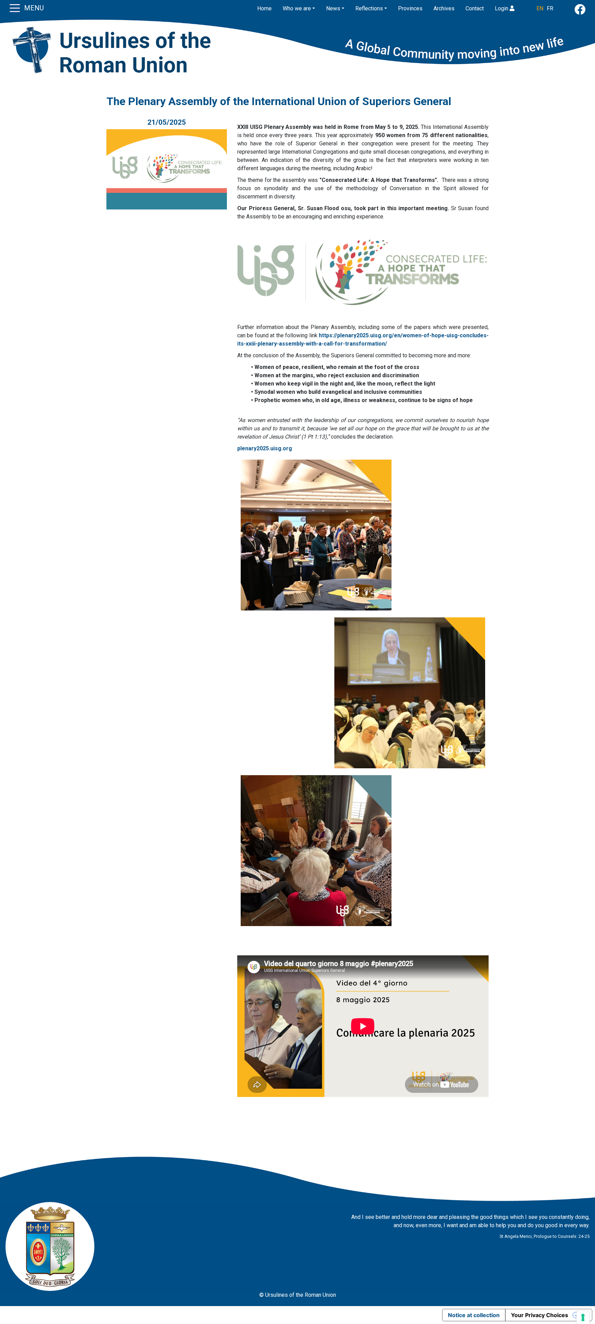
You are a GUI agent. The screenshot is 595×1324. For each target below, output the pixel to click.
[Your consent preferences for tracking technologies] (582, 1317)
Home (264, 8)
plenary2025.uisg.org (264, 448)
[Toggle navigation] (15, 7)
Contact (475, 8)
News (333, 8)
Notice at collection (474, 1315)
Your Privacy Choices (539, 1315)
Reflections (369, 8)
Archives (444, 8)
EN (539, 8)
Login (502, 8)
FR (550, 8)
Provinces (410, 8)
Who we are (297, 8)
